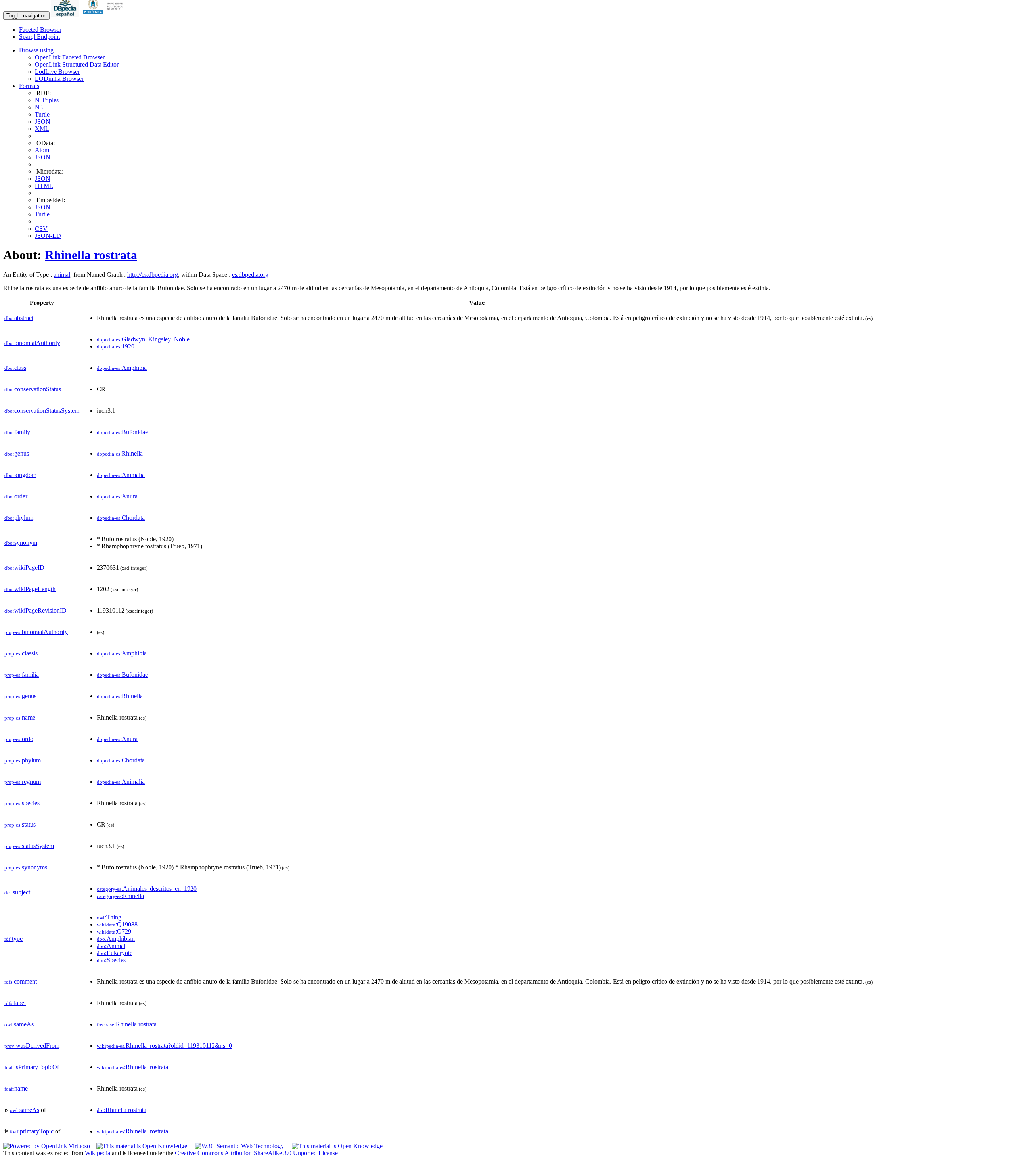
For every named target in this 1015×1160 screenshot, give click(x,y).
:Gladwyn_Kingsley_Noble (143, 339)
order (15, 496)
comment (20, 981)
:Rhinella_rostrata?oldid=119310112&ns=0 (164, 1045)
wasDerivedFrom (31, 1045)
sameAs (19, 1024)
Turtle (42, 114)
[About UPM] (104, 15)
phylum (18, 517)
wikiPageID (24, 567)
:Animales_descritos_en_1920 (147, 888)
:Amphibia (122, 367)
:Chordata (121, 517)
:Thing (109, 917)
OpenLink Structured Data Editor (77, 64)
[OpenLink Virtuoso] (46, 1146)
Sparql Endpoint (39, 36)
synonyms (25, 867)
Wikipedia (97, 1153)
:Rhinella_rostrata (132, 1067)
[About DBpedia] (65, 15)
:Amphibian (116, 938)
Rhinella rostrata (91, 255)
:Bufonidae (122, 432)
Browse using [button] (36, 50)
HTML (44, 185)
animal (62, 274)
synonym (20, 542)
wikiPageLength (30, 589)
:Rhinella (120, 453)
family (17, 432)
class (15, 367)
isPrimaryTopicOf (31, 1067)
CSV (41, 228)
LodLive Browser (57, 71)
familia (21, 674)
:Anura (117, 496)
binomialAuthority (32, 342)
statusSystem (29, 845)
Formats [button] (29, 85)
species (22, 803)
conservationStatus (32, 389)
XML (42, 128)
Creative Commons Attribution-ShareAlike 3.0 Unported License (256, 1153)
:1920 (115, 346)
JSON (42, 121)
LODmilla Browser (59, 78)
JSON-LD (48, 235)
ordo (18, 738)
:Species (111, 960)
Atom (42, 150)
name (19, 717)
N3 (39, 107)
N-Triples (47, 100)
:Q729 (114, 931)
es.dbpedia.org (250, 274)
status (20, 824)
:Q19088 (117, 924)
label (15, 1002)
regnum (22, 781)
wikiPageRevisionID (35, 610)
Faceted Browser (40, 29)
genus (16, 453)
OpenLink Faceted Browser (70, 57)
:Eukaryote (114, 952)
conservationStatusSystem (41, 410)
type (13, 938)
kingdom (20, 474)
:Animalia (121, 474)
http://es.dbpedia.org (152, 274)
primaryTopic (32, 1131)
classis (21, 653)
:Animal (111, 945)
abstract (18, 317)
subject (17, 892)
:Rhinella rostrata (127, 1024)
